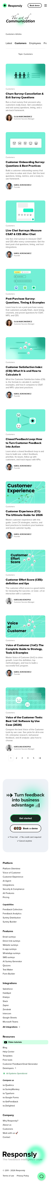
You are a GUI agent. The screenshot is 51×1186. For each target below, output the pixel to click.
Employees (35, 43)
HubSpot (7, 992)
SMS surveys (9, 957)
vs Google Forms (11, 1097)
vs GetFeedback (10, 1101)
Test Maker (8, 969)
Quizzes (6, 965)
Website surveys (10, 944)
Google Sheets (10, 1017)
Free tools (7, 1059)
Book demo (35, 5)
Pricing (6, 897)
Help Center (8, 1051)
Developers (8, 1068)
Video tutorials (15, 1042)
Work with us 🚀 (10, 1132)
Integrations (8, 884)
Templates (7, 1055)
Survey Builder (10, 921)
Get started (25, 818)
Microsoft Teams (10, 1021)
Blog (5, 1047)
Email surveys (9, 936)
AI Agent (7, 880)
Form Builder (9, 973)
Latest (9, 43)
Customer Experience (13, 876)
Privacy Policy (23, 1175)
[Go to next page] (40, 758)
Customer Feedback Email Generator (20, 1063)
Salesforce (8, 988)
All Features (8, 893)
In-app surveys (9, 949)
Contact (6, 1137)
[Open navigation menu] (45, 5)
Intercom (7, 1013)
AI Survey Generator (12, 961)
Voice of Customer (12, 872)
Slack (5, 1001)
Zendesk (7, 1009)
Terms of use (8, 1175)
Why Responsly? (10, 1120)
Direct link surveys (11, 940)
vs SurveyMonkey (11, 1089)
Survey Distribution (12, 917)
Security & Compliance (13, 888)
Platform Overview (11, 868)
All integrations (10, 1026)
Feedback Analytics (12, 913)
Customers (21, 43)
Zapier (6, 1005)
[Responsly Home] (12, 5)
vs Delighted (9, 1105)
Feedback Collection (12, 909)
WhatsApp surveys (11, 953)
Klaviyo (6, 997)
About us (7, 1124)
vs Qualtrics (8, 1085)
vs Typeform (8, 1093)
